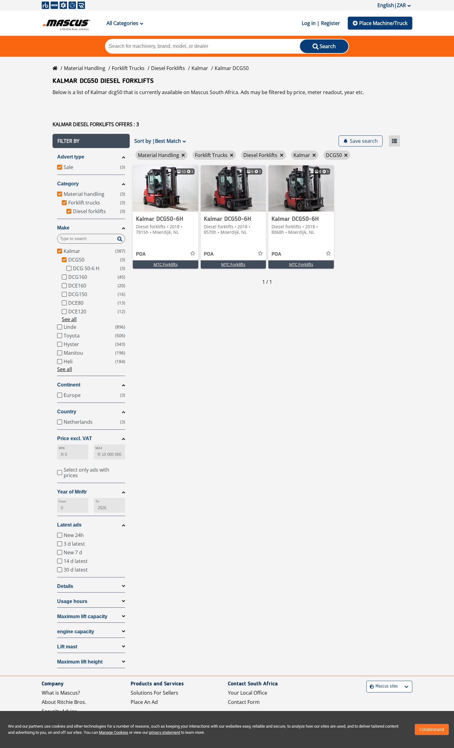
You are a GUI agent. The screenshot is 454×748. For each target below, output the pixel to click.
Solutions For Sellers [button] (154, 692)
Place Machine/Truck (383, 23)
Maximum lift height (80, 661)
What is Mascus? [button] (61, 692)
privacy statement (164, 732)
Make (63, 227)
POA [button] (141, 254)
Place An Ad (144, 702)
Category (68, 183)
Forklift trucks (128, 68)
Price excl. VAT (74, 438)
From (62, 501)
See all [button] (69, 319)
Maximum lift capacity (82, 616)
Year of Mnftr (72, 491)
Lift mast (67, 646)
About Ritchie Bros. (64, 702)
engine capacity (75, 631)
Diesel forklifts (168, 68)
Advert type (70, 156)
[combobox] (370, 686)
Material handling (84, 68)
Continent (68, 384)
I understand (431, 729)
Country (66, 411)
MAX (98, 448)
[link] (165, 188)
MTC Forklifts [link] (165, 264)
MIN (62, 448)
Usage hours (72, 601)
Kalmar (199, 68)
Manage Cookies (113, 732)
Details (65, 586)
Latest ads (69, 524)
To (97, 501)
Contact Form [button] (244, 702)
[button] (91, 141)
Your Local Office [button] (247, 692)
